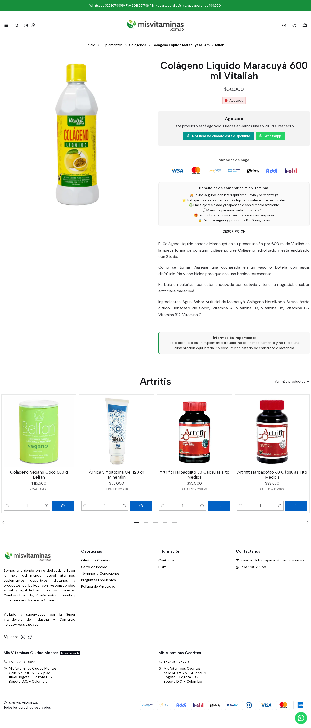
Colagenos (137, 45)
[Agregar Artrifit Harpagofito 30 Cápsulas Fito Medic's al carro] (219, 506)
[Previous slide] (5, 522)
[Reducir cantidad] (7, 505)
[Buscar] (16, 25)
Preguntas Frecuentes (98, 580)
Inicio (91, 45)
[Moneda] (284, 25)
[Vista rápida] (70, 431)
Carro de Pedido (94, 567)
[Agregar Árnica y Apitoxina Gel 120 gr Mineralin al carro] (141, 506)
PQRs (162, 567)
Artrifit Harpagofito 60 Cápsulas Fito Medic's (272, 475)
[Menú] (6, 25)
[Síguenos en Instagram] (26, 25)
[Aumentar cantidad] (46, 505)
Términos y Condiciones (100, 573)
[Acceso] (294, 25)
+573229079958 (22, 662)
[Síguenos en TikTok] (32, 25)
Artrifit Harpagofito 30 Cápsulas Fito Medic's (194, 475)
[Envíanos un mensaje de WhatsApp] (301, 718)
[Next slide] (306, 522)
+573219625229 (176, 662)
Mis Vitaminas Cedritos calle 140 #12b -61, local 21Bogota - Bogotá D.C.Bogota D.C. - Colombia (185, 675)
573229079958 (253, 567)
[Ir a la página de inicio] (155, 25)
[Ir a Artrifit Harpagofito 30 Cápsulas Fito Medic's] (194, 431)
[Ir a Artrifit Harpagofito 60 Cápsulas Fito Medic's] (272, 431)
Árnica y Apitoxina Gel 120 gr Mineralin (116, 475)
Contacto (166, 560)
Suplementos (112, 45)
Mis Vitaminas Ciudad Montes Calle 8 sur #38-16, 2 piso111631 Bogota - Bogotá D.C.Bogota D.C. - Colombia (33, 675)
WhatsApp (272, 136)
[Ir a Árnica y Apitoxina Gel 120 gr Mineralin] (116, 431)
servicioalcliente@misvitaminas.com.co (272, 560)
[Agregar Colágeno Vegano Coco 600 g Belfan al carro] (63, 506)
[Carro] (305, 25)
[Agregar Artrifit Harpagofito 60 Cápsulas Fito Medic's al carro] (296, 506)
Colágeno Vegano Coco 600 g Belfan (39, 475)
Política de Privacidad (98, 586)
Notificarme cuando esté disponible (221, 136)
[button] (136, 522)
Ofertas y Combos (96, 560)
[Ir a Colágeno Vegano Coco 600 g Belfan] (39, 431)
